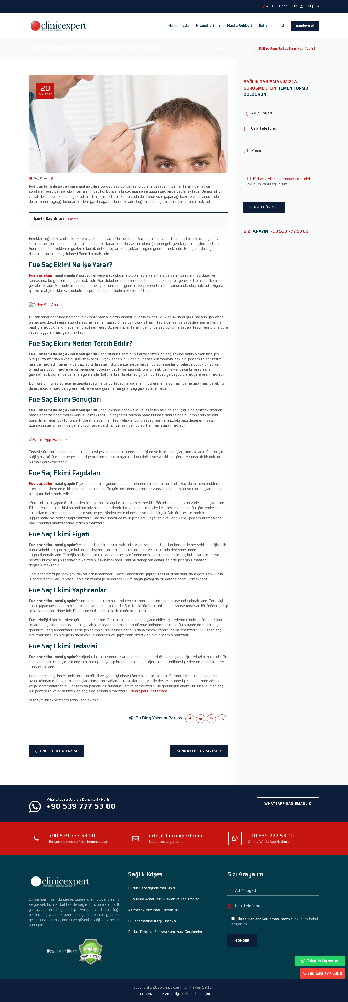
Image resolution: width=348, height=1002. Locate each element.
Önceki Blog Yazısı (58, 751)
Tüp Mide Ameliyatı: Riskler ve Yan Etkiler (163, 899)
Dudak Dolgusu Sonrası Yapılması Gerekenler (165, 932)
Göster (73, 218)
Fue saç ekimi (41, 275)
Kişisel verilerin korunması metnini (281, 179)
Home (221, 48)
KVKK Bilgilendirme (177, 993)
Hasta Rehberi (239, 25)
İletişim (265, 25)
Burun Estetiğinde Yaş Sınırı (151, 888)
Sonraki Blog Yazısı (197, 751)
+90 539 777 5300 (324, 973)
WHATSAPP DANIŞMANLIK (287, 803)
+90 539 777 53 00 (289, 231)
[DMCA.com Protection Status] (90, 952)
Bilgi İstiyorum (322, 960)
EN (308, 6)
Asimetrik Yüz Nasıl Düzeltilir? (153, 910)
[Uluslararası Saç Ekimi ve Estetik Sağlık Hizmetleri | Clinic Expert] (59, 25)
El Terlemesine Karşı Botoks (152, 921)
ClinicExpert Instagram (148, 691)
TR (316, 6)
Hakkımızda (179, 25)
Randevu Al (305, 26)
